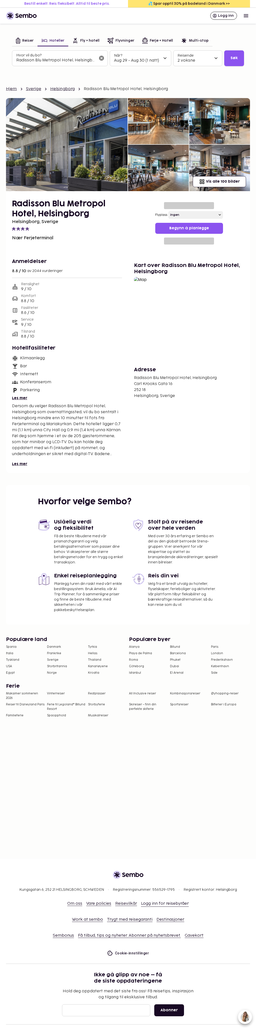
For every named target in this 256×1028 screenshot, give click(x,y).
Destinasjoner (170, 919)
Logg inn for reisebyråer (165, 903)
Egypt (10, 673)
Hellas (92, 653)
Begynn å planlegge (189, 228)
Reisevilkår (126, 903)
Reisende (186, 55)
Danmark (54, 647)
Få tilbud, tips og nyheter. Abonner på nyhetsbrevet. (129, 935)
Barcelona (178, 653)
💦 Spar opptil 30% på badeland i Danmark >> (189, 3)
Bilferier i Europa (223, 704)
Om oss (74, 903)
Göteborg (136, 666)
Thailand (94, 660)
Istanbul (135, 673)
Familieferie (15, 715)
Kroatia (93, 673)
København (220, 666)
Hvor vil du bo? (29, 55)
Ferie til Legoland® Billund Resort (66, 707)
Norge (52, 673)
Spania (11, 647)
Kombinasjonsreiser (185, 693)
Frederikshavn (222, 660)
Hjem (11, 89)
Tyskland (12, 660)
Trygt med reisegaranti (129, 919)
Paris (214, 647)
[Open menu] (246, 16)
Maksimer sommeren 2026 (22, 696)
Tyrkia (92, 647)
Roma (133, 660)
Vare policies (98, 903)
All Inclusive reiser (142, 693)
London (217, 653)
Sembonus (63, 935)
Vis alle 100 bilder (223, 181)
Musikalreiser (98, 715)
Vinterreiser (56, 693)
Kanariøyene (98, 666)
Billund (175, 647)
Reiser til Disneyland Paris (25, 704)
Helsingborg (62, 89)
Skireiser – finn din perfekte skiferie (142, 707)
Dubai (174, 666)
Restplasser (97, 693)
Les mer (19, 398)
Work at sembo (87, 919)
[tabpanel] (128, 58)
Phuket (175, 660)
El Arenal (177, 673)
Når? (118, 55)
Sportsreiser (179, 704)
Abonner (169, 1010)
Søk (234, 58)
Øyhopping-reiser (224, 693)
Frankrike (54, 653)
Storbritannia (57, 666)
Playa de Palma (140, 653)
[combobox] (56, 60)
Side (214, 673)
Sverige (33, 89)
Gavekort (194, 935)
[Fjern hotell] (101, 58)
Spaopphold (56, 715)
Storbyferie (96, 704)
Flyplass (161, 215)
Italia (9, 653)
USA (9, 666)
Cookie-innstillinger (132, 953)
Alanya (134, 647)
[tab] (25, 41)
